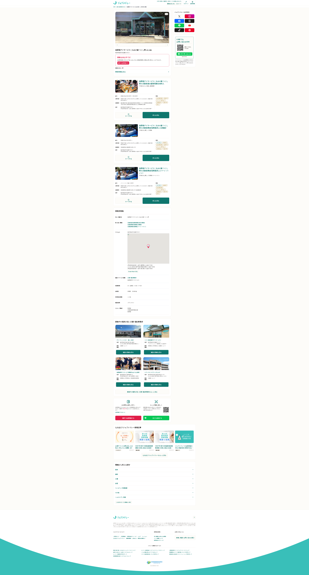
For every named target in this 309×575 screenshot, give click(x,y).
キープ (179, 3)
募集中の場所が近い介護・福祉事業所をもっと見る (142, 392)
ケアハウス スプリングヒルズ (152, 372)
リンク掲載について (158, 538)
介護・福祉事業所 (132, 277)
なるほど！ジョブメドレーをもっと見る (154, 455)
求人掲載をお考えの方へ (177, 1)
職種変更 (165, 1)
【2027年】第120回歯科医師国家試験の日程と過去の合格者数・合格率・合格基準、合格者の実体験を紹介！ (164, 447)
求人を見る (156, 115)
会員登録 (192, 3)
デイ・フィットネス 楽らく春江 (125, 340)
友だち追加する (157, 418)
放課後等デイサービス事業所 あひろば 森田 (128, 372)
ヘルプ (139, 536)
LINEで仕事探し (160, 1)
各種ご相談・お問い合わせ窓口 (185, 538)
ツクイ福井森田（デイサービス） (153, 340)
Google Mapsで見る (133, 271)
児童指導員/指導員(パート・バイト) (137, 226)
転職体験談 (128, 538)
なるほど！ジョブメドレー (119, 538)
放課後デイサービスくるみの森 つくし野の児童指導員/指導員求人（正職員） (153, 126)
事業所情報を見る (120, 72)
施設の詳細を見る (132, 352)
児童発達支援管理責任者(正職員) (136, 222)
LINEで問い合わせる (185, 54)
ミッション (144, 536)
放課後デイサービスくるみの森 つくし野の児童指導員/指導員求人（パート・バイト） (153, 170)
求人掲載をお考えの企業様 (160, 536)
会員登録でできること (120, 412)
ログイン (186, 3)
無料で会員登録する (123, 63)
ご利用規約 (123, 536)
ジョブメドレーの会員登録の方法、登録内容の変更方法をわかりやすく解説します (184, 447)
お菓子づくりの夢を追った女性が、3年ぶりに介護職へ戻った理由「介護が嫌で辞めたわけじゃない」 (124, 447)
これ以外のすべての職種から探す (123, 502)
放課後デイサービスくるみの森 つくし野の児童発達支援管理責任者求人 (153, 82)
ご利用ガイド (169, 1)
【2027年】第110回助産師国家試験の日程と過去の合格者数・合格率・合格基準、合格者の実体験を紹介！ (144, 447)
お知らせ (134, 538)
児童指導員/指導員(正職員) (135, 224)
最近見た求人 (172, 3)
